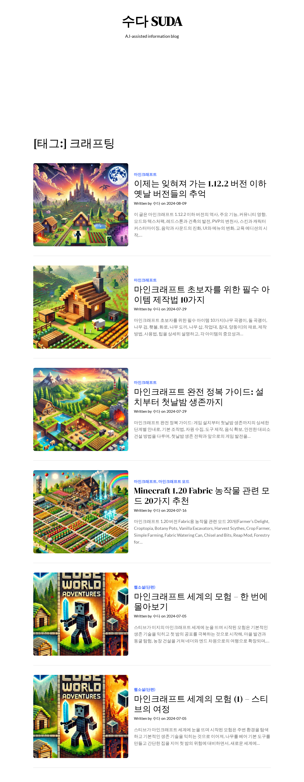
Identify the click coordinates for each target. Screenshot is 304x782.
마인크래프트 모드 (174, 481)
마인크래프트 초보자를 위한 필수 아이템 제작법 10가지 (202, 294)
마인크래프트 (145, 174)
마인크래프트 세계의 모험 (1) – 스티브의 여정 (201, 704)
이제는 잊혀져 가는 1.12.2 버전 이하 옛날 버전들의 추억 (200, 188)
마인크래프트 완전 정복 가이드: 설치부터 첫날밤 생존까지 (199, 397)
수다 (156, 203)
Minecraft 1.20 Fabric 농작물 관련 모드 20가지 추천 (202, 495)
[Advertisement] (152, 90)
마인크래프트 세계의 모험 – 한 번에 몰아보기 (201, 601)
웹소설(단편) (144, 587)
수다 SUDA (152, 21)
